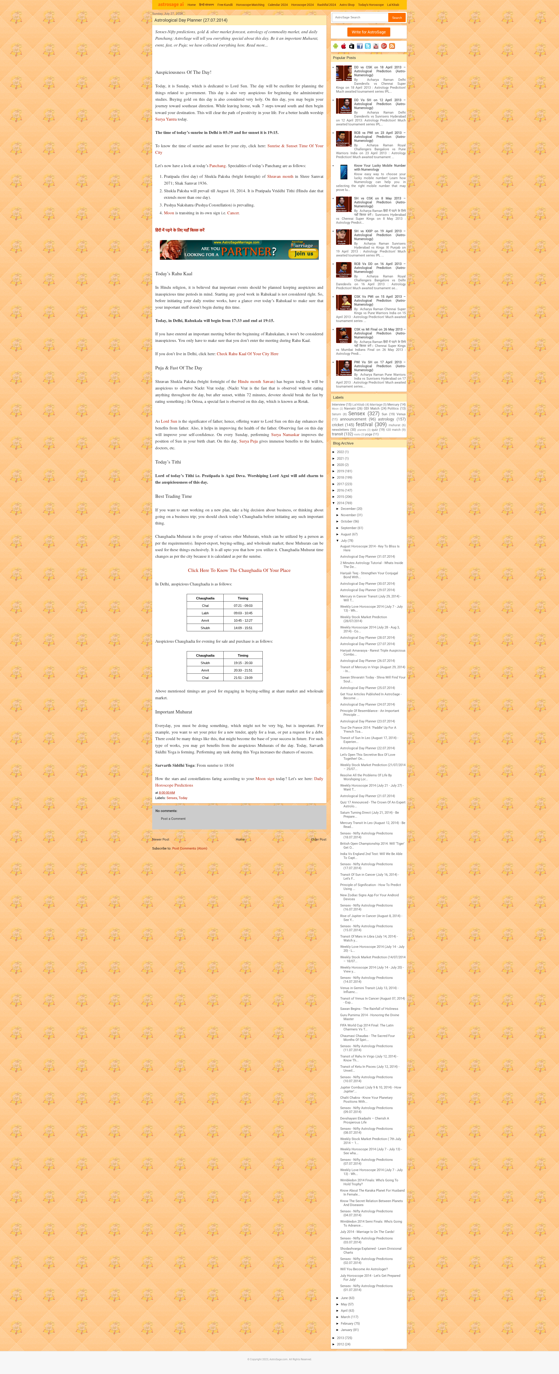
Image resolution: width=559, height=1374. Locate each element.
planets (361, 429)
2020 (341, 465)
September (349, 528)
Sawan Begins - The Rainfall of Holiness (369, 1009)
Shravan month (280, 176)
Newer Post (160, 839)
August (346, 534)
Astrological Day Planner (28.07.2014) (367, 638)
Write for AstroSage (369, 32)
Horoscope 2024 (302, 5)
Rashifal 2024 (326, 5)
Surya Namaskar (285, 434)
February (347, 1324)
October (347, 521)
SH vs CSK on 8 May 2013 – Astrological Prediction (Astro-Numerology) (380, 202)
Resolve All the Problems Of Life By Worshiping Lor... (366, 777)
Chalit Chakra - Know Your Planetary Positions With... (366, 1100)
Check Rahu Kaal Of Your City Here (247, 353)
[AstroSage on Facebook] (359, 49)
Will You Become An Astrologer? (364, 1269)
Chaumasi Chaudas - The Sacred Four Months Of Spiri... (367, 1038)
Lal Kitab (393, 5)
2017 (341, 484)
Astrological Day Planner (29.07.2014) (367, 590)
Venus (401, 414)
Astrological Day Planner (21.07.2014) (367, 796)
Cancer (233, 212)
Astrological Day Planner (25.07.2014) (367, 688)
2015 (341, 497)
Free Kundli (225, 5)
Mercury (393, 405)
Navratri (350, 408)
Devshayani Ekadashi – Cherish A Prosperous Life (364, 1120)
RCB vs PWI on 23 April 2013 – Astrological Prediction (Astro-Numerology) (380, 137)
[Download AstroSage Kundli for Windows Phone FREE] (351, 49)
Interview (338, 405)
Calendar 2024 (278, 5)
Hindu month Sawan (256, 381)
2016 (341, 490)
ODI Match (372, 408)
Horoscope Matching (250, 5)
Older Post (318, 839)
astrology (386, 419)
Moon (169, 212)
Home (192, 5)
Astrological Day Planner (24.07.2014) (367, 704)
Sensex (172, 798)
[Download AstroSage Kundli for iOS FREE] (343, 49)
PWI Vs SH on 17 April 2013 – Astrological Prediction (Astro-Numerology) (380, 366)
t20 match (393, 429)
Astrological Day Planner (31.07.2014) (367, 557)
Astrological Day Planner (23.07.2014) (367, 721)
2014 (341, 503)
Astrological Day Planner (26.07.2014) (367, 661)
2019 (341, 471)
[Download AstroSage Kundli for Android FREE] (335, 49)
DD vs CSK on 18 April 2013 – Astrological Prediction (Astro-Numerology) (380, 71)
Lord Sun (169, 421)
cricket (337, 424)
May (344, 1304)
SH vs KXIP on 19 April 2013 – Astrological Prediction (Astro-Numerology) (380, 235)
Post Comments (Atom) (189, 848)
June (345, 1298)
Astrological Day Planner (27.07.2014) (367, 644)
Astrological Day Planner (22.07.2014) (367, 748)
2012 (341, 1344)
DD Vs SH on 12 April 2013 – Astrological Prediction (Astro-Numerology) (380, 104)
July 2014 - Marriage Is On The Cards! (367, 1232)
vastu (357, 434)
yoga (368, 434)
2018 (341, 477)
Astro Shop (347, 5)
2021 (341, 458)
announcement (353, 419)
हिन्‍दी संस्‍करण (206, 5)
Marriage (376, 404)
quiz (375, 430)
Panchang (217, 165)
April (345, 1311)
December (349, 509)
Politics (393, 408)
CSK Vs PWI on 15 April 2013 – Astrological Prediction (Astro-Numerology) (380, 300)
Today (183, 798)
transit (337, 434)
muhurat (394, 425)
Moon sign (264, 778)
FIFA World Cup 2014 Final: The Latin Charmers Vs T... (366, 1027)
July (344, 541)
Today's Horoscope (371, 5)
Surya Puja (248, 441)
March (346, 1317)
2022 (341, 452)
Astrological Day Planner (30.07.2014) (367, 584)
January (347, 1330)
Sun (384, 414)
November (349, 515)
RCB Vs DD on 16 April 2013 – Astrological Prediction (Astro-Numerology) (380, 268)
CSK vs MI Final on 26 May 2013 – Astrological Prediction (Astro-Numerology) (380, 333)
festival (364, 424)
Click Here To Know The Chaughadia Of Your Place (239, 570)
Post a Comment (173, 819)
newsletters (340, 430)
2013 (341, 1338)
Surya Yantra (166, 119)
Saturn (336, 414)
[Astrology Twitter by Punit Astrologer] (367, 49)
